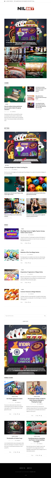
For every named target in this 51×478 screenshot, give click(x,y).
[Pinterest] (28, 243)
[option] (25, 48)
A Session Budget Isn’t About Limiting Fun (20, 42)
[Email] (19, 414)
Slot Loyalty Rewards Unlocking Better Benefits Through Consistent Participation (24, 1)
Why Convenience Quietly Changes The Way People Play (35, 73)
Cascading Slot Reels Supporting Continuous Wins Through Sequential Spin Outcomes (41, 105)
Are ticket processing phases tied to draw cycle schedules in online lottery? (41, 89)
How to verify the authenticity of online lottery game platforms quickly (35, 193)
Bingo (6, 225)
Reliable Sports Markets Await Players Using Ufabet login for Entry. (13, 193)
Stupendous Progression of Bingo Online (32, 272)
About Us (29, 468)
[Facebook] (25, 243)
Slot (7, 53)
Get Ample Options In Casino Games (14, 399)
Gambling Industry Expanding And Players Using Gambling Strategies (36, 440)
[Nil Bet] (26, 8)
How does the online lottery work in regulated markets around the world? (35, 215)
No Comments (16, 44)
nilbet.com (32, 471)
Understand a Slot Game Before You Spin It (36, 57)
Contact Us (22, 468)
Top (26, 475)
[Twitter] (26, 243)
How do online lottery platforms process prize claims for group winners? (13, 108)
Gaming (7, 69)
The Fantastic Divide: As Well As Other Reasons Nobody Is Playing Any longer (36, 400)
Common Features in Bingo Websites (31, 291)
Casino (6, 83)
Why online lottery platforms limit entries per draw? (41, 97)
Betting (7, 40)
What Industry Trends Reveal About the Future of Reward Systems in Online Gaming (15, 73)
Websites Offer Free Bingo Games (30, 252)
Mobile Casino (8, 377)
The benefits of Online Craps (14, 438)
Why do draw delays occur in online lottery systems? (13, 215)
